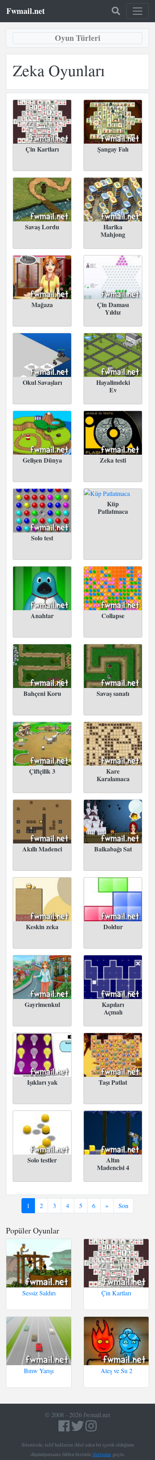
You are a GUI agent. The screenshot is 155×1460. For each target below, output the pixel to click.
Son (123, 1205)
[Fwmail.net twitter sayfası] (78, 1428)
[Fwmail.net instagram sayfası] (91, 1428)
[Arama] (116, 11)
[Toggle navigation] (137, 11)
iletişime (102, 1454)
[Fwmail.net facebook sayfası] (64, 1428)
